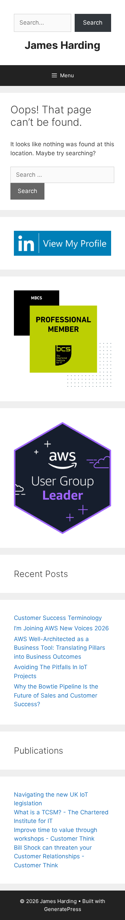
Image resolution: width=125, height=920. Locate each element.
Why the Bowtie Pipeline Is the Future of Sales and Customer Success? (56, 695)
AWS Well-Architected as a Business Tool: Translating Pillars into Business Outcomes (59, 648)
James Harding (62, 45)
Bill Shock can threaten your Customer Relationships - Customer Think (53, 856)
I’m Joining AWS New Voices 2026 (61, 628)
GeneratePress (62, 909)
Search (92, 22)
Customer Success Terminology (58, 617)
